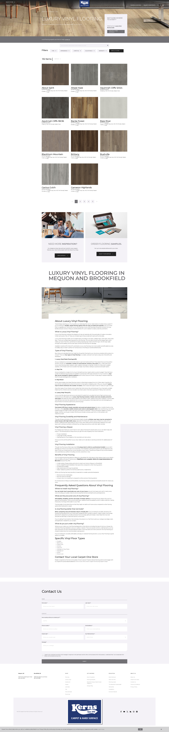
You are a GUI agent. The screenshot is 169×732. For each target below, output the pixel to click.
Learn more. (101, 729)
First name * (44, 602)
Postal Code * (45, 633)
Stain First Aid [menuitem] (112, 679)
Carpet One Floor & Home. (26, 711)
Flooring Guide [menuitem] (112, 682)
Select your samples (105, 253)
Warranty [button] (102, 50)
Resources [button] (17, 5)
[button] (158, 5)
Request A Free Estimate (113, 31)
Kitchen (59, 546)
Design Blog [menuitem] (90, 685)
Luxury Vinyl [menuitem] (68, 679)
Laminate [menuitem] (67, 686)
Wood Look (60, 554)
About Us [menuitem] (133, 677)
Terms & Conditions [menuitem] (135, 684)
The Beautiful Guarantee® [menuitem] (115, 684)
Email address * (88, 625)
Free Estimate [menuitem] (68, 691)
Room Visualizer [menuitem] (91, 677)
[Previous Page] (72, 201)
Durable (59, 541)
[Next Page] (96, 201)
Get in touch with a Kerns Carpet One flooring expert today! (92, 561)
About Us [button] (25, 5)
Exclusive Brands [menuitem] (113, 691)
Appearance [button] (64, 50)
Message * (44, 642)
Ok (140, 729)
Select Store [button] (9, 2)
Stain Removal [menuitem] (112, 677)
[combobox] (83, 45)
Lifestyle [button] (76, 50)
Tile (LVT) (59, 547)
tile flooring (73, 372)
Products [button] (9, 5)
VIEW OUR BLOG (61, 255)
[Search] (107, 45)
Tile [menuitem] (66, 689)
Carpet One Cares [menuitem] (135, 679)
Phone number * (45, 625)
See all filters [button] (115, 50)
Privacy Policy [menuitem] (134, 686)
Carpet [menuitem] (66, 684)
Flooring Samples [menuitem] (91, 679)
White (58, 552)
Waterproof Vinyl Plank (63, 549)
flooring (72, 324)
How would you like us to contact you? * (51, 617)
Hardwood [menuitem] (67, 682)
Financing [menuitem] (67, 694)
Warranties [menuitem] (111, 686)
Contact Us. (67, 39)
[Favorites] (160, 5)
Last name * (88, 602)
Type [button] (53, 50)
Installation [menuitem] (111, 689)
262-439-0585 (37, 678)
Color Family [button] (89, 50)
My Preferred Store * (90, 633)
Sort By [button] (57, 59)
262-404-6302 (21, 678)
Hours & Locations (136, 5)
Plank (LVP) (60, 544)
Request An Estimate (149, 5)
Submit (84, 661)
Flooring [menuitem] (67, 677)
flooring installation (103, 373)
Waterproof (60, 550)
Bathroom (60, 543)
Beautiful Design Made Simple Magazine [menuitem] (94, 682)
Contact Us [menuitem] (133, 682)
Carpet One (44, 11)
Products (51, 11)
